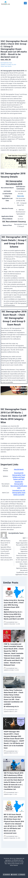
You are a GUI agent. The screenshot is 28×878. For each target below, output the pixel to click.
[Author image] (5, 622)
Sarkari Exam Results (6, 66)
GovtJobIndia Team (7, 62)
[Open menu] (25, 3)
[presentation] (14, 592)
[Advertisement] (14, 21)
